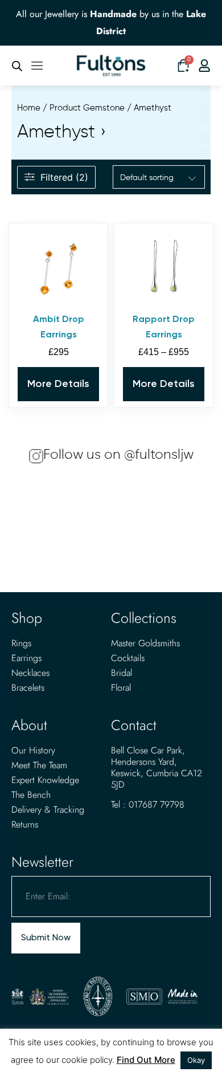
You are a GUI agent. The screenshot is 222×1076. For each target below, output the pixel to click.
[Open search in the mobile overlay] (17, 66)
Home (28, 108)
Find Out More (146, 1059)
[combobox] (158, 178)
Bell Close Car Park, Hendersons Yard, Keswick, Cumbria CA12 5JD (156, 767)
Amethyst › (61, 132)
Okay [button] (196, 1060)
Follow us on (118, 455)
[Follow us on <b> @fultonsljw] (36, 456)
